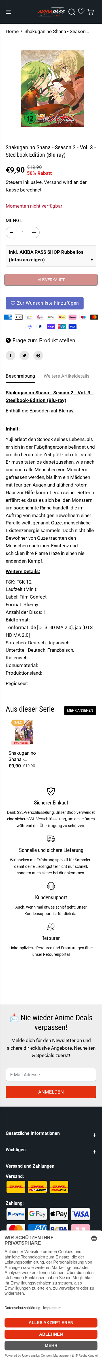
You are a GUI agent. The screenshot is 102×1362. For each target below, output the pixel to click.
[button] (9, 12)
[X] (24, 355)
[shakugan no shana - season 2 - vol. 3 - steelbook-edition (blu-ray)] (52, 88)
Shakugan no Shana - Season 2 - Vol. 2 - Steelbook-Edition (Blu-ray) (22, 756)
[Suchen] (72, 12)
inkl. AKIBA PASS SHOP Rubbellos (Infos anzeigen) (46, 255)
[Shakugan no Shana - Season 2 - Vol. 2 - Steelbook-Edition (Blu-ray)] (23, 732)
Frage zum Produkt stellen (43, 340)
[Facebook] (10, 355)
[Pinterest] (38, 355)
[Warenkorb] (90, 12)
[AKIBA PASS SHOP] (51, 12)
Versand (53, 182)
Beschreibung (20, 376)
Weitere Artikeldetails (67, 376)
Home (12, 31)
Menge (14, 220)
